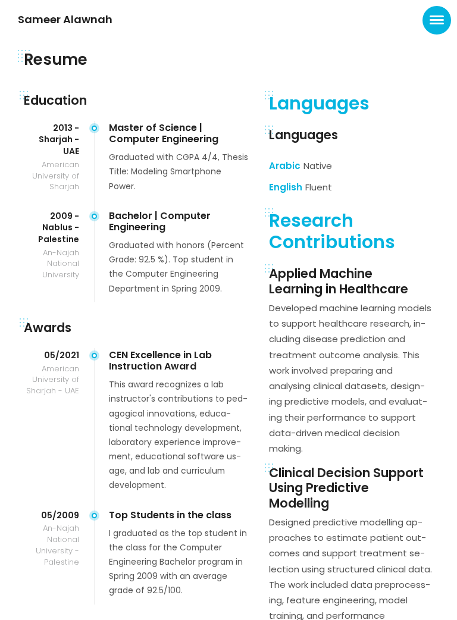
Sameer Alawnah (65, 19)
